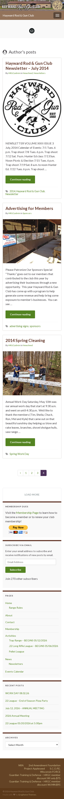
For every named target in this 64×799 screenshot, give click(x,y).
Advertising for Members (29, 208)
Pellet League (16, 651)
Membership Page (27, 512)
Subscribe (15, 569)
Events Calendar (14, 671)
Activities (10, 635)
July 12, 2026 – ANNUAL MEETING (24, 708)
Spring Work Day (19, 453)
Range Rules (16, 607)
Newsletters (40, 73)
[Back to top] (56, 790)
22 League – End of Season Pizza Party (26, 700)
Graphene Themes (27, 794)
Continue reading (20, 179)
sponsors (35, 326)
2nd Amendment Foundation (44, 765)
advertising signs (19, 326)
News (8, 659)
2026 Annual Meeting (17, 715)
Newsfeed (28, 73)
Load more (32, 494)
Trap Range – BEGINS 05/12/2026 (28, 640)
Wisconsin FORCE (50, 771)
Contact (10, 622)
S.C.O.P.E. (55, 768)
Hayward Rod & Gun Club (18, 15)
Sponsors (27, 213)
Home (8, 602)
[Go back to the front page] (32, 5)
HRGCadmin (14, 73)
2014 (12, 191)
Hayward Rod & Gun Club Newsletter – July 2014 (29, 66)
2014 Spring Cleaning (25, 340)
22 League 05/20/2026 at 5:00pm (23, 723)
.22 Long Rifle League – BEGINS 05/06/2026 (33, 645)
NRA (21, 765)
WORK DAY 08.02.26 (17, 693)
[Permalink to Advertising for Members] (32, 240)
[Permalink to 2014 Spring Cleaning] (32, 373)
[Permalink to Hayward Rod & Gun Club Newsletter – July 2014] (32, 107)
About (8, 615)
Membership (12, 628)
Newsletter (12, 194)
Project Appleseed (34, 768)
